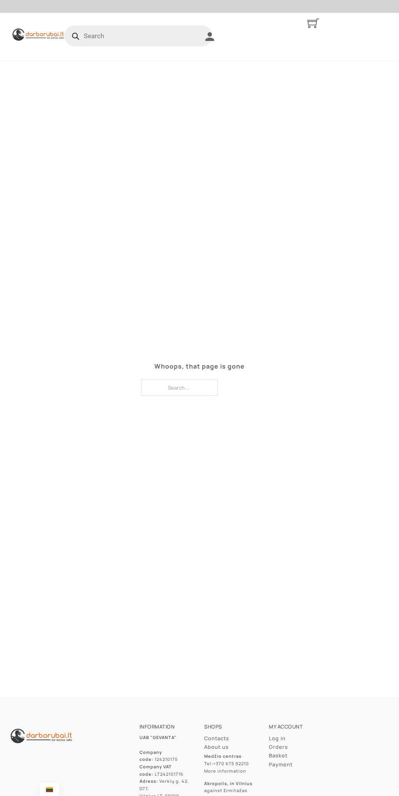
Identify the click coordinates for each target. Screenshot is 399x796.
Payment (281, 764)
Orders (278, 746)
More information (225, 771)
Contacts (216, 738)
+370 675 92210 (231, 763)
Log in (277, 738)
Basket (278, 755)
